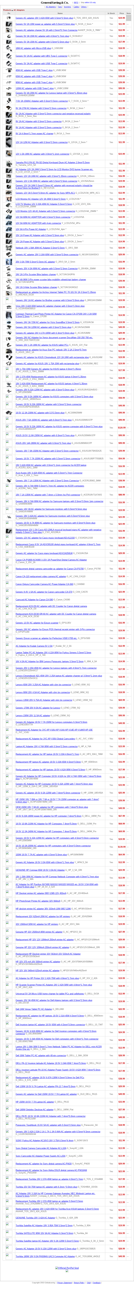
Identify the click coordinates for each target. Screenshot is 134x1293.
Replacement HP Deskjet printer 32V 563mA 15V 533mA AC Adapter (48, 954)
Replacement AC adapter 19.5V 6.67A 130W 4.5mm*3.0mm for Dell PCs (50, 1077)
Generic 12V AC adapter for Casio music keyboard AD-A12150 (45, 538)
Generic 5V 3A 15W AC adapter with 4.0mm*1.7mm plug (42, 36)
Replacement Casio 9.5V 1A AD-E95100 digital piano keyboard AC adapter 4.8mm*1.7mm (58, 544)
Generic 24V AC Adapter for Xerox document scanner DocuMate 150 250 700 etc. (54, 337)
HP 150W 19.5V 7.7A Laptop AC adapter (35, 1102)
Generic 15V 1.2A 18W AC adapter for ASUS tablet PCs (42, 345)
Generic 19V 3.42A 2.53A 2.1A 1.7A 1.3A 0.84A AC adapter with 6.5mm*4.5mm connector (58, 1131)
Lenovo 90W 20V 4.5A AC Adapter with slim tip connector (43, 692)
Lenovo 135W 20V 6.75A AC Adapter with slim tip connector (44, 700)
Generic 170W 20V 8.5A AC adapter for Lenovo (38, 708)
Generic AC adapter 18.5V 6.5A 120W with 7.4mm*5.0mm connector (48, 793)
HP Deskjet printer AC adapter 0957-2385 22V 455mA (41, 893)
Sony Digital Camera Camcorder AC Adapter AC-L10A (41, 1148)
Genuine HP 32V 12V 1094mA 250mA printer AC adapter (42, 947)
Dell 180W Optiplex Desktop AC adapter (34, 1109)
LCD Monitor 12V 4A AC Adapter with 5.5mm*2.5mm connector (45, 211)
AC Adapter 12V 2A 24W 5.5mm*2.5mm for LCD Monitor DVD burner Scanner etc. (54, 169)
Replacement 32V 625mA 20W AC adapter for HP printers (43, 916)
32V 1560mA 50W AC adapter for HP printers (37, 924)
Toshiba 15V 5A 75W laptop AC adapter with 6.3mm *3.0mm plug (46, 1187)
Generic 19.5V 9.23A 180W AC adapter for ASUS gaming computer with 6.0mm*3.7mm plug (59, 426)
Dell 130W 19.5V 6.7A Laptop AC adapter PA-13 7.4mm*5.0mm (45, 1086)
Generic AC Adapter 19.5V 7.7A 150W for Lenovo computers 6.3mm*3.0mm (51, 722)
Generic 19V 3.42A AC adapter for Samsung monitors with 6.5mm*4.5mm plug (53, 516)
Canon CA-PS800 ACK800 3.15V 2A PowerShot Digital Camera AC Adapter (51, 560)
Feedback (97, 1283)
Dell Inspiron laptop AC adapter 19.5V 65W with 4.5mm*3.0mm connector (50, 1024)
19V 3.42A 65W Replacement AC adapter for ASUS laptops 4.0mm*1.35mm (51, 383)
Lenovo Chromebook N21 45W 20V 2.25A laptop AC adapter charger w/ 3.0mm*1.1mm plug (59, 676)
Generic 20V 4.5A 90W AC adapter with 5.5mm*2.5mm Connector (47, 268)
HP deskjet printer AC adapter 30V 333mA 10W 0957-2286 (43, 908)
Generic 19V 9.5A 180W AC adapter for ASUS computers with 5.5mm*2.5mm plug (54, 396)
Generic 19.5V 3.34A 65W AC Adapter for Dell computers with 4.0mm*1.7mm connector (57, 1039)
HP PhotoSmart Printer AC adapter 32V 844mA (38, 901)
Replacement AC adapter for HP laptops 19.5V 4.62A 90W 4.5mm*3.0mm (50, 769)
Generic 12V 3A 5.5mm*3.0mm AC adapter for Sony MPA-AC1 (45, 193)
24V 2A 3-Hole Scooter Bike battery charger (36, 287)
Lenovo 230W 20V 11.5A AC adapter (33, 715)
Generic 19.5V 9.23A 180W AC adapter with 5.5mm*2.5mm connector (48, 404)
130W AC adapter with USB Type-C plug (35, 88)
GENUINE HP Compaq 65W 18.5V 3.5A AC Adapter (40, 870)
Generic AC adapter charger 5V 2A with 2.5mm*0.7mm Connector (46, 30)
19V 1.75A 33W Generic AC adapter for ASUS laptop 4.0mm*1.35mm (48, 369)
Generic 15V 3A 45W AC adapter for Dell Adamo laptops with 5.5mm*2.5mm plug (54, 1000)
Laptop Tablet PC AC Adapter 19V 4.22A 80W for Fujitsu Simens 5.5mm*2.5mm (53, 652)
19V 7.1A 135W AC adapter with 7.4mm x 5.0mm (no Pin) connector (48, 495)
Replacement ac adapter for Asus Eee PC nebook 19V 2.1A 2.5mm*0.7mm (51, 350)
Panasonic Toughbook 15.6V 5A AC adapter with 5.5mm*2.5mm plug (48, 1125)
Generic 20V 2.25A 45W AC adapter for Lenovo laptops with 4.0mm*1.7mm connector (56, 668)
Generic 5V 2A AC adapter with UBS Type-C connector (41, 56)
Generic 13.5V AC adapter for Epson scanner (37, 623)
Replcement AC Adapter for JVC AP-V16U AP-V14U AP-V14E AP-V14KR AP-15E (54, 730)
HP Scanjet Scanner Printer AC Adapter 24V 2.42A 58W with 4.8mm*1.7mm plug (54, 985)
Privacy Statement (64, 1283)
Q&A (89, 1283)
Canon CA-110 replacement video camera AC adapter (41, 576)
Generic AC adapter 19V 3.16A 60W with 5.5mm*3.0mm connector (47, 254)
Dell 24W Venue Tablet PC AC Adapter (34, 1009)
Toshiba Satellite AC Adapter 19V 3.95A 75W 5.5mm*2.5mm (44, 1225)
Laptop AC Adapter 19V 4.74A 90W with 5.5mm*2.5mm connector (47, 746)
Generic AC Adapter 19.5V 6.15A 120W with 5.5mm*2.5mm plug (46, 1248)
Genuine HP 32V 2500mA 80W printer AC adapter (39, 932)
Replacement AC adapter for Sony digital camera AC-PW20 (44, 1163)
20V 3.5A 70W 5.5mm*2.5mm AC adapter (35, 262)
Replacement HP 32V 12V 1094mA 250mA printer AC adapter (45, 939)
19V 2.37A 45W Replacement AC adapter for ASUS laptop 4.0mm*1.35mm (51, 376)
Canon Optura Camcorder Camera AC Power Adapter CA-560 (44, 584)
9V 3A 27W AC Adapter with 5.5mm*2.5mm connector (41, 108)
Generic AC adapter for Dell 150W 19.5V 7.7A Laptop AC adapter (46, 1094)
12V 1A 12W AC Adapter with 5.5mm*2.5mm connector (42, 142)
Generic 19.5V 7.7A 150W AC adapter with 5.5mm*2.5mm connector (48, 458)
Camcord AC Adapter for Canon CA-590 (34, 599)
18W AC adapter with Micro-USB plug (33, 48)
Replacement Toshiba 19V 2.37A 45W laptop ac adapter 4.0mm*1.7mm (49, 1179)
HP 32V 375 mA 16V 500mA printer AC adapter (38, 961)
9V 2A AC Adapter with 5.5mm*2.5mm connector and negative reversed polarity (53, 113)
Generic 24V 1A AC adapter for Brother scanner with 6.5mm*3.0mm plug (50, 300)
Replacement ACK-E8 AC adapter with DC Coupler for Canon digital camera (51, 606)
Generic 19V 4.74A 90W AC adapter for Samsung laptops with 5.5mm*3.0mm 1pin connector (59, 501)
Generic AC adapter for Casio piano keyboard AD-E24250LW (44, 553)
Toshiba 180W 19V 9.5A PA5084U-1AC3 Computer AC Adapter (45, 1256)
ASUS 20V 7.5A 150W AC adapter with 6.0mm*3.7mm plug (44, 420)
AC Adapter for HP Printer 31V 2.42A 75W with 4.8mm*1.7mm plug (47, 978)
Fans (60, 7)
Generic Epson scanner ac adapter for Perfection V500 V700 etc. (46, 638)
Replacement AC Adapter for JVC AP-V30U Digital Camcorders (45, 738)
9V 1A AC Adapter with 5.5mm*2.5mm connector (39, 127)
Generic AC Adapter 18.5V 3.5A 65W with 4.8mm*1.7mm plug (45, 862)
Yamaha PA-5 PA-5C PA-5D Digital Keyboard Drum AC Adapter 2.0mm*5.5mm (53, 162)
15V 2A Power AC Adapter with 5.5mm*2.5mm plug (40, 241)
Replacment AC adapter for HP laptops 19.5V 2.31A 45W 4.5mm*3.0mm (50, 1016)
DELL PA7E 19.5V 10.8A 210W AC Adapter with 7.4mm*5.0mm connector (50, 1116)
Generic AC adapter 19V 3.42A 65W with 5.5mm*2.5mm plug (44, 18)
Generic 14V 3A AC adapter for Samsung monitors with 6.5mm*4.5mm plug (51, 509)
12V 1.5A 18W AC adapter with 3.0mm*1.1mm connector (42, 154)
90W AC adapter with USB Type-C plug (34, 82)
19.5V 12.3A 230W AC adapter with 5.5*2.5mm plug (40, 412)
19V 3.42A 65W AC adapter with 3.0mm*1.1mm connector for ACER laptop (51, 465)
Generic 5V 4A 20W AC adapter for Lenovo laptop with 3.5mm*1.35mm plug (51, 93)
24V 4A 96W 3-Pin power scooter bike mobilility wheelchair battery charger (51, 279)
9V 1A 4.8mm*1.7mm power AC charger (34, 133)
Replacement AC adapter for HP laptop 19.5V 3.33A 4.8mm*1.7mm (47, 754)
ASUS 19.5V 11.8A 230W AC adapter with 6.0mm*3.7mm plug (45, 435)
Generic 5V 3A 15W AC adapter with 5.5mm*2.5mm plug (42, 42)
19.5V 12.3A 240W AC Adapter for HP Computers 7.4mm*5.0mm (46, 831)
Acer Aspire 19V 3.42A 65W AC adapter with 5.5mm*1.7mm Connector (49, 473)
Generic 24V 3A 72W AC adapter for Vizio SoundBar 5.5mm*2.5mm (48, 322)
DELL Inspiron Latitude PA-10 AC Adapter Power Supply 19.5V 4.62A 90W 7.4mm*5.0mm (58, 1070)
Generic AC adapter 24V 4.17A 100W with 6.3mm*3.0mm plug (45, 333)
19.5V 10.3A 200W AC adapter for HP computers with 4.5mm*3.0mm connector (53, 846)
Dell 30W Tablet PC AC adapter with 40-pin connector (41, 1055)
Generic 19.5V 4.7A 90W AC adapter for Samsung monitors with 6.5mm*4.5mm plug (55, 523)
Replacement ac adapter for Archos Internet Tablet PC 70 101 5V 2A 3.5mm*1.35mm (56, 292)
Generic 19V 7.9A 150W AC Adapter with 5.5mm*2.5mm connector (47, 451)
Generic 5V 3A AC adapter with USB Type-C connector (41, 63)
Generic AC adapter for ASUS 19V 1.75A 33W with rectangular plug (47, 363)
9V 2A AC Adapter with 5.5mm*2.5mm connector (39, 121)
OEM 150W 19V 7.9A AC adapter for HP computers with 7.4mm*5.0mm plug (52, 807)
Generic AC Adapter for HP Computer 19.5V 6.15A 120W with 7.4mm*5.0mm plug (54, 784)
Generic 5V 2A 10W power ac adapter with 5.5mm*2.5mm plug (45, 24)
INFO (76, 2)
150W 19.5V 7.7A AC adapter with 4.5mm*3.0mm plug (41, 854)
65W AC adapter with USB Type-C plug (34, 76)
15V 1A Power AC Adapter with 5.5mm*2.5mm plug (40, 235)
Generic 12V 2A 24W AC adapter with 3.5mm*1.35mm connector (46, 176)
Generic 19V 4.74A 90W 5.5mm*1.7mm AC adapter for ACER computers (50, 486)
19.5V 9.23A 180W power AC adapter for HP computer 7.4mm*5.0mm (48, 816)
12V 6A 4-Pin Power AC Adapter (31, 229)
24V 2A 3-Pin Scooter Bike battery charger (36, 274)
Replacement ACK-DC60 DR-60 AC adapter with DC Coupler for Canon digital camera (56, 614)
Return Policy (79, 1283)
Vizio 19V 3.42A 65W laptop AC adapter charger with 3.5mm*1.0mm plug (50, 306)
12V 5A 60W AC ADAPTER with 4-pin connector (38, 223)
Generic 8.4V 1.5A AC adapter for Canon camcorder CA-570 (44, 592)
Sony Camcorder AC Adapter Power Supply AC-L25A (40, 1156)
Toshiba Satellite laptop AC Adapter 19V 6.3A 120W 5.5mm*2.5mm (47, 1241)
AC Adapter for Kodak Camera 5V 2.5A (34, 646)
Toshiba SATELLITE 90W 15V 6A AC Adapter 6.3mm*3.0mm (44, 1233)
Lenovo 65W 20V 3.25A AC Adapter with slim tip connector (43, 684)
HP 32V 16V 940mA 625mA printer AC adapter (37, 970)
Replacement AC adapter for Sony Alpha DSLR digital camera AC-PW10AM (51, 1170)
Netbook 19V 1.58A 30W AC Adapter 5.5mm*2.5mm (40, 248)
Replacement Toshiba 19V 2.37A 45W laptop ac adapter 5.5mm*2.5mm (49, 1201)
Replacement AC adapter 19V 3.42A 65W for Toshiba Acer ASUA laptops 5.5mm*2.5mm (57, 1209)
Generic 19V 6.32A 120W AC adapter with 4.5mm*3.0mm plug (45, 389)
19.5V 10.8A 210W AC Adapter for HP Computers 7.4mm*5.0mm (46, 823)
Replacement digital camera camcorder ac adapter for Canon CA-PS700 (50, 569)
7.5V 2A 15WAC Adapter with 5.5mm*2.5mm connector (42, 101)
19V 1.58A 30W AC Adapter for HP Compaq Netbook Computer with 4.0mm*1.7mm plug (57, 876)
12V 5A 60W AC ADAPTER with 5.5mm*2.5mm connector (43, 217)
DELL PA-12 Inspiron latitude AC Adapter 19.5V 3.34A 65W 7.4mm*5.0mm (51, 1063)
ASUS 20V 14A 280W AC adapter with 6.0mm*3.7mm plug (43, 443)
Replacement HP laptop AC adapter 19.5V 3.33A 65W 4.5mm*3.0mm (48, 762)
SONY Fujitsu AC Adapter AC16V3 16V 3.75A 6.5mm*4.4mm (44, 1140)
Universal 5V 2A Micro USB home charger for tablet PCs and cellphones (50, 993)
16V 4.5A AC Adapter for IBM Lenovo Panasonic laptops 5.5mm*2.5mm (50, 661)
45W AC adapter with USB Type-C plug (34, 70)
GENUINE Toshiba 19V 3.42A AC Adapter (35, 1218)
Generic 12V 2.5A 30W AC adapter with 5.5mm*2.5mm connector (46, 181)
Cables (76, 7)
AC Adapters (51, 7)
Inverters (67, 7)
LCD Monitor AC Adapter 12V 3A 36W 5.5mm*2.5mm (41, 199)
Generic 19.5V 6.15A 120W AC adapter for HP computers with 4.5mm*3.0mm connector (57, 838)
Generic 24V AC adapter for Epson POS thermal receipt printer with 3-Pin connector (55, 629)
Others (84, 7)
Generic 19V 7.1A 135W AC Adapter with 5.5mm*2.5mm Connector (47, 480)
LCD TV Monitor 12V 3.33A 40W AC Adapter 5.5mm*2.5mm (44, 204)
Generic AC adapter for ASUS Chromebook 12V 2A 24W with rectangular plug (52, 357)
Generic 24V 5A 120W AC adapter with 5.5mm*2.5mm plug (43, 327)
